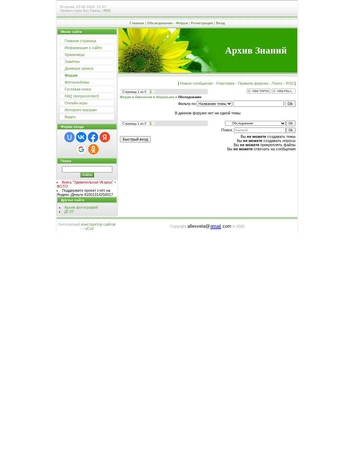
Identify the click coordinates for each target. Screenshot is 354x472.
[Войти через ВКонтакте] (81, 137)
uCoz (89, 228)
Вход (220, 23)
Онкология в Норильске (154, 97)
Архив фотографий (81, 207)
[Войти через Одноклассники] (93, 149)
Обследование (190, 97)
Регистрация (202, 23)
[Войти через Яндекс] (105, 137)
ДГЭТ (69, 211)
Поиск (277, 83)
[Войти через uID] (69, 137)
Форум (125, 97)
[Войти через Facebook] (93, 137)
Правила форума (253, 83)
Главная (137, 23)
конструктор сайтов (98, 224)
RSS (107, 10)
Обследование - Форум (167, 23)
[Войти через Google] (81, 149)
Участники (225, 83)
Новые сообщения (196, 83)
